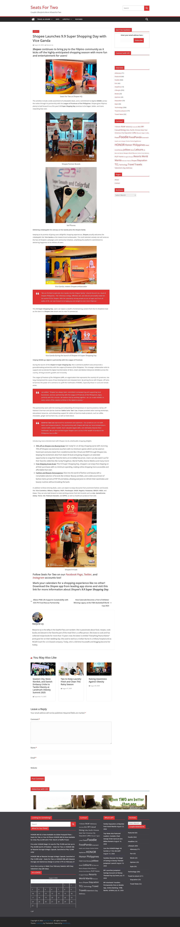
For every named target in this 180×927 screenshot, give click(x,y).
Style (116, 104)
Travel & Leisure (43, 19)
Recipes (131, 156)
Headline (118, 87)
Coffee (134, 133)
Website (34, 768)
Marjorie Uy (49, 45)
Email (33, 758)
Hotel (147, 145)
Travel (131, 164)
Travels (138, 164)
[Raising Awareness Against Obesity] (99, 664)
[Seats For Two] (33, 19)
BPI (142, 126)
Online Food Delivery (143, 153)
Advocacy (118, 73)
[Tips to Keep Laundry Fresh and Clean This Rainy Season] (71, 664)
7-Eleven (118, 127)
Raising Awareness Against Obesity (98, 680)
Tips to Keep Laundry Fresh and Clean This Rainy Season (71, 681)
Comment (35, 719)
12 (46, 894)
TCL (117, 164)
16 (71, 894)
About (117, 180)
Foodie (117, 80)
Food (117, 137)
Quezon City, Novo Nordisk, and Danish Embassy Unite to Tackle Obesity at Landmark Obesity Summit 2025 (42, 685)
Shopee (134, 160)
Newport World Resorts (130, 153)
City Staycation (126, 133)
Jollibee (126, 149)
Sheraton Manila (126, 160)
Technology (119, 107)
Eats (57, 19)
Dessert (139, 133)
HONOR (120, 145)
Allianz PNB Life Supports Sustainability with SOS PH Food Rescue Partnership (50, 601)
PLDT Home (119, 156)
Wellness (129, 168)
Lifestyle (66, 19)
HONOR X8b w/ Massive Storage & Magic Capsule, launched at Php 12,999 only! (52, 849)
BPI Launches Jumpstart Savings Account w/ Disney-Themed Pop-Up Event (113, 872)
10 (33, 894)
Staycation (118, 101)
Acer (123, 126)
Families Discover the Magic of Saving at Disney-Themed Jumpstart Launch (113, 860)
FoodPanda (135, 137)
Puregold (126, 156)
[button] (51, 19)
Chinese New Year (141, 130)
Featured (78, 19)
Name (34, 748)
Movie (117, 94)
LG (144, 150)
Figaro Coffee (145, 133)
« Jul (32, 911)
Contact (117, 183)
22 (65, 898)
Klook (132, 150)
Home (128, 141)
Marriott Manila (119, 153)
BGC (139, 127)
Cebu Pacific (130, 130)
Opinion (117, 97)
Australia (135, 127)
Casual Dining (120, 130)
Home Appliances (135, 141)
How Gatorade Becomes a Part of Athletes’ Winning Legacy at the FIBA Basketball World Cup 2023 (91, 603)
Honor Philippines (135, 145)
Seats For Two (44, 7)
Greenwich (145, 137)
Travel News (119, 114)
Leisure (138, 149)
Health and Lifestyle (120, 141)
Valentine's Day (120, 168)
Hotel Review (119, 150)
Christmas (118, 133)
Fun (116, 83)
